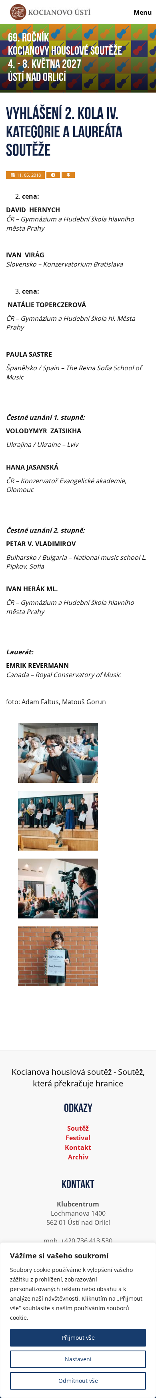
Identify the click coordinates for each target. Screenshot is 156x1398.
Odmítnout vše (78, 1380)
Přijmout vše (78, 1337)
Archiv (78, 1157)
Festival (78, 1137)
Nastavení (78, 1359)
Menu (143, 12)
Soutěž (78, 1128)
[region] (78, 1320)
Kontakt (78, 1147)
